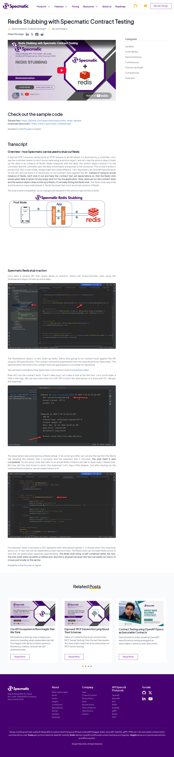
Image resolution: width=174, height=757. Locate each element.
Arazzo (114, 714)
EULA (84, 702)
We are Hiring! (161, 6)
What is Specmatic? (60, 692)
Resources (88, 7)
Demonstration (19, 29)
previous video (81, 370)
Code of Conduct (89, 695)
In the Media (131, 52)
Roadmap (120, 7)
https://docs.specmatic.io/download (51, 124)
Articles (55, 711)
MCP (114, 717)
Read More (19, 657)
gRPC (114, 711)
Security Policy (88, 705)
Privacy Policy (87, 698)
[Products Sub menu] (49, 6)
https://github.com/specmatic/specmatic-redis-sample (51, 121)
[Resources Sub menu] (96, 6)
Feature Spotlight (37, 29)
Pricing (75, 7)
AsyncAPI (116, 698)
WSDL (114, 705)
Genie (54, 695)
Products (41, 7)
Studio (54, 698)
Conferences (132, 62)
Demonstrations (133, 57)
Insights (55, 702)
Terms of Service (89, 708)
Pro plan (28, 129)
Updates (129, 46)
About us (106, 7)
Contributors (57, 705)
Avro (114, 702)
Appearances (57, 708)
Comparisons (132, 73)
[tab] (83, 666)
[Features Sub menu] (66, 6)
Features (59, 7)
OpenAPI (115, 695)
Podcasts (130, 78)
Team (84, 692)
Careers (85, 714)
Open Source (87, 711)
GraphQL (116, 708)
